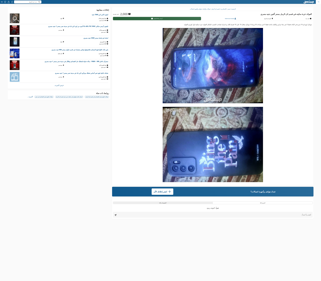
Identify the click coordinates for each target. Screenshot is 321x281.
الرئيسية (233, 9)
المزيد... (30, 97)
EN (2, 2)
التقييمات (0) (162, 203)
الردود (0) (262, 203)
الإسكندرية (223, 9)
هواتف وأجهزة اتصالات (196, 9)
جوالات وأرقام (206, 9)
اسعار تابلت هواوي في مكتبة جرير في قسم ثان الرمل (69, 97)
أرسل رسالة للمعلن (158, 18)
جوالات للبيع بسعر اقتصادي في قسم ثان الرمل (97, 97)
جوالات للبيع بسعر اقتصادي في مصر (44, 97)
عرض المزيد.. (59, 85)
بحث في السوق (33, 2)
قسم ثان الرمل (215, 9)
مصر (229, 9)
